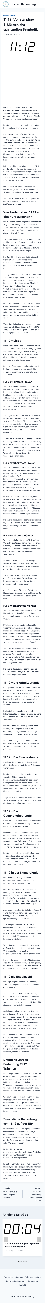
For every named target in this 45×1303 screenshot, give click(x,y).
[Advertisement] (22, 82)
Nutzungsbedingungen (15, 1281)
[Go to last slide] (6, 1239)
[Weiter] (39, 1239)
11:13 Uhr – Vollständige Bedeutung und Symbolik (36, 1194)
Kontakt (22, 1285)
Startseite (8, 1277)
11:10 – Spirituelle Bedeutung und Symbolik (10, 1193)
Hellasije (9, 34)
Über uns (19, 1277)
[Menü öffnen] (40, 4)
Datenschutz (34, 1281)
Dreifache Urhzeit (10, 15)
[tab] (18, 1261)
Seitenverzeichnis (33, 1277)
